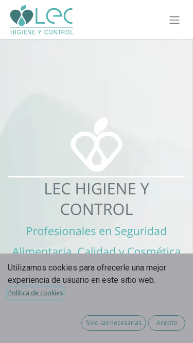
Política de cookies (35, 292)
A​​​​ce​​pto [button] (167, 322)
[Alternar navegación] (174, 19)
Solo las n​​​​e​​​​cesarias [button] (114, 322)
